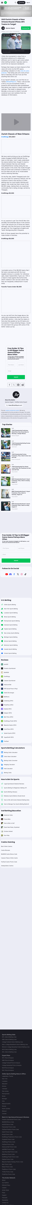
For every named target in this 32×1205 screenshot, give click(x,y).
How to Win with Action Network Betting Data (16, 800)
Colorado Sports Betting (10, 625)
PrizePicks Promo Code (8, 1174)
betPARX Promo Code (8, 1149)
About (3, 1180)
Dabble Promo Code (7, 1159)
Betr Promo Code (7, 1164)
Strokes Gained (8, 831)
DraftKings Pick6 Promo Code (10, 1157)
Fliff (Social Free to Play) (11, 688)
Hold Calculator (8, 768)
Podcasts (4, 1197)
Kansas (4, 1106)
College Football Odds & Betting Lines (12, 1042)
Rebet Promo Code (7, 1166)
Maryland (4, 1083)
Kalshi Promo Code (7, 1132)
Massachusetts (6, 1103)
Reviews (4, 660)
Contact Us (5, 1202)
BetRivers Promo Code (8, 1154)
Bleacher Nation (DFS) (10, 725)
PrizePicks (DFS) (8, 705)
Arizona (4, 1086)
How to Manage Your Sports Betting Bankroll (16, 804)
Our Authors (5, 1182)
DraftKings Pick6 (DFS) (10, 721)
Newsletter (5, 1200)
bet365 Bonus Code (7, 1124)
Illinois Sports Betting (10, 616)
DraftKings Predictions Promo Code (12, 1137)
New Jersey (5, 1091)
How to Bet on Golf (9, 823)
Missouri (4, 1111)
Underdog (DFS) (8, 700)
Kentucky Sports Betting (11, 645)
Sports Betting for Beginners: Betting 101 (15, 788)
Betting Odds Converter (10, 760)
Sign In (28, 2)
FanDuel (6, 741)
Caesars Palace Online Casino (9, 858)
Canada (4, 1113)
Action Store (5, 1190)
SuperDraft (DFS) (9, 737)
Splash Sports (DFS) (9, 733)
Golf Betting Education (11, 811)
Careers (4, 1187)
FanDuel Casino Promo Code (9, 862)
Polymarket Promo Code (9, 1127)
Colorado (4, 1088)
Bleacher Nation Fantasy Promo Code (12, 1162)
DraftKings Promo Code (8, 1142)
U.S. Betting (6, 600)
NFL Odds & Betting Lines (9, 1037)
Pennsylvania (5, 1093)
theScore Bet (7, 684)
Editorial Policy (6, 1185)
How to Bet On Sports (10, 779)
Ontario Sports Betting (10, 653)
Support (4, 1195)
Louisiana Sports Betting (11, 612)
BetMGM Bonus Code (8, 1122)
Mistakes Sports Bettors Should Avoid (14, 796)
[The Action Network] (5, 2)
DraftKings (5, 137)
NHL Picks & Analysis (8, 1070)
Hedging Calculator (9, 764)
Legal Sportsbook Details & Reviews (14, 783)
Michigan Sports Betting (10, 637)
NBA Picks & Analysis (8, 1060)
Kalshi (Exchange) (9, 692)
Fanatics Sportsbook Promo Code (11, 1119)
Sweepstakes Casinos (7, 865)
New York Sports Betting (11, 608)
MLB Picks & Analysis (8, 1067)
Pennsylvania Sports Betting (12, 621)
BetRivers (6, 696)
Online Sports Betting (10, 604)
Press (3, 1192)
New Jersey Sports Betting (11, 633)
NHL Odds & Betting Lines (9, 1052)
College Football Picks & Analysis (11, 1063)
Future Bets (7, 819)
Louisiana (4, 1081)
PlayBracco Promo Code (9, 1169)
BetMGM (6, 672)
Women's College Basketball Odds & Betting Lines (16, 1047)
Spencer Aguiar (10, 28)
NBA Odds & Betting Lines (9, 1039)
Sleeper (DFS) (8, 713)
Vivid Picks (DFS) (9, 729)
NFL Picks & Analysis (8, 1058)
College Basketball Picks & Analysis (11, 1065)
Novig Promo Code (7, 1134)
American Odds (8, 815)
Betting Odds (7, 772)
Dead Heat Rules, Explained (11, 827)
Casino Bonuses (5, 850)
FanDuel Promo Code (8, 1144)
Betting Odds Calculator (10, 752)
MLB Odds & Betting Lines (9, 1049)
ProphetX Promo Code (8, 1139)
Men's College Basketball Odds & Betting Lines (15, 1044)
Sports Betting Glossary (10, 792)
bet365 (6, 664)
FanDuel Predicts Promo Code (10, 1129)
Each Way (6, 835)
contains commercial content (12, 410)
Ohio (3, 1101)
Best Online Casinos (6, 846)
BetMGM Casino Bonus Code (9, 854)
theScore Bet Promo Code (9, 1147)
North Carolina (6, 1108)
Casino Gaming (8, 842)
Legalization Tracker (7, 1076)
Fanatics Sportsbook (10, 668)
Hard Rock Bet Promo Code (9, 1152)
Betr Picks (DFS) (8, 717)
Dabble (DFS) (8, 709)
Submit (16, 377)
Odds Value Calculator (10, 756)
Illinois (3, 1096)
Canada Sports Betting (10, 649)
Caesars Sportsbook (9, 680)
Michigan (4, 1098)
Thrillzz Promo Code (7, 1171)
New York (4, 1078)
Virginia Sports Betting (10, 629)
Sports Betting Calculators (13, 748)
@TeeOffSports (11, 82)
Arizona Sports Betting (10, 641)
